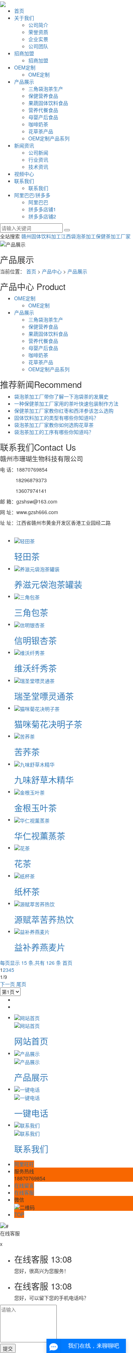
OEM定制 (24, 67)
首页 (19, 10)
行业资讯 (38, 159)
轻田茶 (27, 556)
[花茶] (22, 847)
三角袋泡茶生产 (45, 88)
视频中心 (24, 173)
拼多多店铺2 (42, 216)
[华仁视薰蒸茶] (32, 819)
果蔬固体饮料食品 (48, 102)
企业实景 (38, 39)
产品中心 (52, 271)
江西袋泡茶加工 (78, 236)
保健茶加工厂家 (113, 236)
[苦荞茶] (24, 735)
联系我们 (24, 180)
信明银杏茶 (35, 640)
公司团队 (38, 46)
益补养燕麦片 (39, 947)
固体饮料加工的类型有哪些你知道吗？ (56, 417)
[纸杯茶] (24, 875)
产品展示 (24, 81)
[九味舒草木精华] (34, 763)
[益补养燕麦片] (32, 931)
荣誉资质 (38, 31)
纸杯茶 (27, 891)
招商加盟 (24, 53)
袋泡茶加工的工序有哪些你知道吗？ (54, 431)
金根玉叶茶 (35, 807)
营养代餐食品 (43, 109)
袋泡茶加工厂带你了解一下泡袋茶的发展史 (61, 396)
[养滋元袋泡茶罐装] (37, 568)
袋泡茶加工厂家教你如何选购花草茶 (54, 424)
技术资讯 (38, 166)
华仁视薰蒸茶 (39, 835)
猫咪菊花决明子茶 (48, 724)
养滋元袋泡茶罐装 (48, 584)
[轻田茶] (24, 540)
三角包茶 (31, 612)
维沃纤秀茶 (35, 668)
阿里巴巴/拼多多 (32, 195)
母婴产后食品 (43, 117)
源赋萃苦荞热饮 (44, 919)
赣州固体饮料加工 (41, 236)
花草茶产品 (40, 131)
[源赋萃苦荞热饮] (34, 903)
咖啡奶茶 (38, 124)
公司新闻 (38, 152)
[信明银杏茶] (29, 624)
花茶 (22, 863)
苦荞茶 (27, 751)
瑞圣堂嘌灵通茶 (44, 696)
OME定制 (39, 74)
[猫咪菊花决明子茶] (37, 707)
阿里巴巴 (38, 202)
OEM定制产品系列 (49, 138)
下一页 (7, 983)
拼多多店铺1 (42, 209)
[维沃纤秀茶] (29, 652)
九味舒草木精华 (44, 779)
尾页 (21, 983)
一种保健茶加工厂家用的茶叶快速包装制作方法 (66, 403)
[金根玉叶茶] (29, 791)
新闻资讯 (24, 145)
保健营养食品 (43, 95)
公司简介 (38, 24)
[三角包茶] (27, 596)
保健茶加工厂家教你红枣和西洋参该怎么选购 (63, 410)
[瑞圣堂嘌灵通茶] (34, 680)
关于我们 (24, 17)
